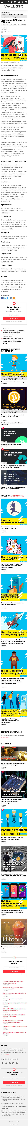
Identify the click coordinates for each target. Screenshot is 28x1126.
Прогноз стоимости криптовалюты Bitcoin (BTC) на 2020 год (12, 415)
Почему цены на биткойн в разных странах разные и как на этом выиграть (13, 875)
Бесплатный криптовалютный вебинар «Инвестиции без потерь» (13, 764)
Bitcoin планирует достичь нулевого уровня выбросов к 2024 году (13, 466)
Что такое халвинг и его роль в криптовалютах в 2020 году (14, 1107)
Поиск (26, 2)
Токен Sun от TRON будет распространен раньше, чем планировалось (10, 720)
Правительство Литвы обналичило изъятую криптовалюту (12, 603)
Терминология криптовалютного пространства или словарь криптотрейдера (11, 801)
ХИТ (2, 428)
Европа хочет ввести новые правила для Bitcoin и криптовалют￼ (13, 488)
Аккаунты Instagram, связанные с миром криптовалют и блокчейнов (12, 911)
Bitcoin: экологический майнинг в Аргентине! (12, 424)
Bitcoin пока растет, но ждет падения (12, 999)
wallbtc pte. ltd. (14, 1124)
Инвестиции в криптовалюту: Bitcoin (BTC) (13, 947)
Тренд (2, 772)
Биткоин (3, 420)
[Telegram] (8, 298)
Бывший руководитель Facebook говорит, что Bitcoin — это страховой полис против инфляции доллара (13, 641)
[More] (14, 298)
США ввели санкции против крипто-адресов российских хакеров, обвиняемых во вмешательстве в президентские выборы (12, 681)
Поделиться (2, 36)
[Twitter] (5, 298)
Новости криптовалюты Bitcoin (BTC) (12, 376)
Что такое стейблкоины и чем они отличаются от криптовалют (12, 838)
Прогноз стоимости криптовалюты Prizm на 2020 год (13, 1100)
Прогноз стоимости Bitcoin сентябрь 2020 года (13, 382)
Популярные (2, 747)
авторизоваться (5, 737)
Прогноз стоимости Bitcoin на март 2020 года (12, 1103)
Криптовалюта (17, 496)
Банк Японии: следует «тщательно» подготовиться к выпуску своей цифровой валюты (12, 565)
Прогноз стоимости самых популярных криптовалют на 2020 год (12, 378)
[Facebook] (2, 298)
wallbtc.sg (6, 1054)
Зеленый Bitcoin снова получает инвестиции (11, 445)
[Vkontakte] (11, 298)
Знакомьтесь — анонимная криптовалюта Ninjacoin (9, 527)
